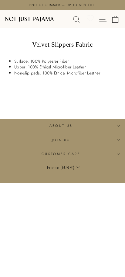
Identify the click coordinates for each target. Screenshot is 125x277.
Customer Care (61, 153)
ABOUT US (61, 125)
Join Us (61, 139)
